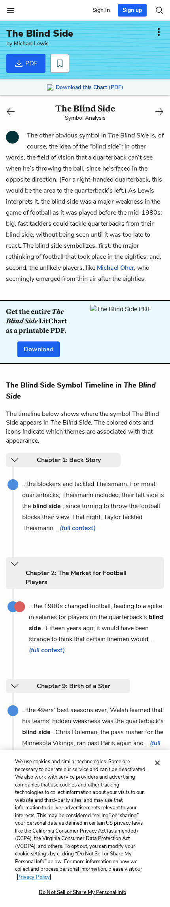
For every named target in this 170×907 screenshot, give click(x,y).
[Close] (157, 763)
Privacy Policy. (34, 877)
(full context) (78, 528)
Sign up (132, 10)
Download (38, 349)
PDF (31, 63)
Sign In (101, 10)
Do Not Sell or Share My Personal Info (82, 892)
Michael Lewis (31, 43)
